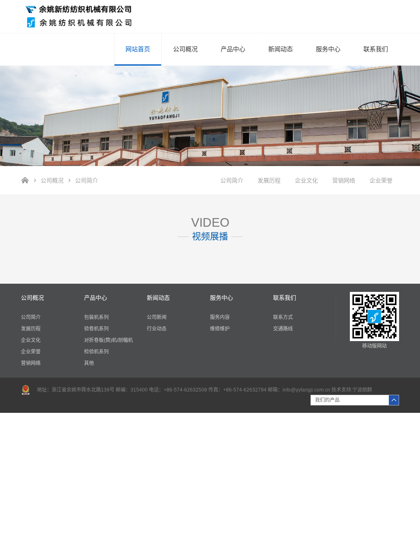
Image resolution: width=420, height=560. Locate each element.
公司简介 (231, 180)
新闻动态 (280, 49)
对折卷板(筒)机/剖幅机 (108, 340)
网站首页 (138, 49)
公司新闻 (157, 317)
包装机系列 (96, 317)
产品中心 (233, 49)
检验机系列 (96, 352)
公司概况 (185, 49)
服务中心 (328, 49)
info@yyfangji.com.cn (306, 390)
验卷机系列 (96, 329)
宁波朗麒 (362, 390)
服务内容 (220, 317)
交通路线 (283, 329)
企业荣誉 (381, 180)
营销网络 (343, 180)
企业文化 (306, 180)
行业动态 (157, 329)
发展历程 (269, 180)
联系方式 (283, 317)
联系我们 (375, 49)
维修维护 (220, 329)
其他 (89, 363)
